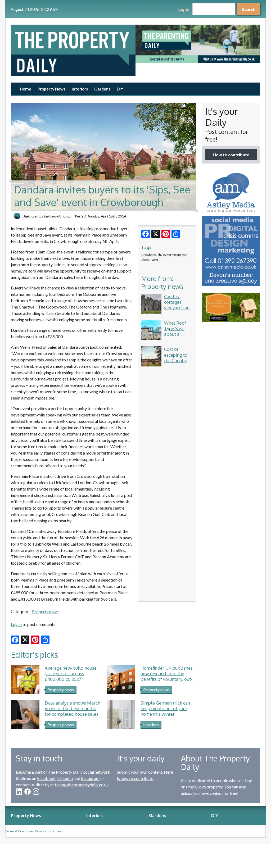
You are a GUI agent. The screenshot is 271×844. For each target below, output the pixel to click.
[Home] (73, 50)
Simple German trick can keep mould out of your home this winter (165, 708)
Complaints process (49, 831)
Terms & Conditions (19, 831)
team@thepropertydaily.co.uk (82, 784)
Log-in (183, 9)
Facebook (46, 778)
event (167, 255)
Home (25, 89)
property (179, 255)
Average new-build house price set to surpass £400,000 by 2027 (71, 673)
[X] (155, 234)
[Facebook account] (27, 791)
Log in (16, 624)
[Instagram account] (36, 791)
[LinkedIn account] (19, 791)
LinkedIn (65, 778)
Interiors (80, 89)
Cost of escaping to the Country (175, 354)
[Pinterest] (165, 234)
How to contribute (231, 154)
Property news (45, 611)
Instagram (90, 778)
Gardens (102, 89)
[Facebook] (145, 234)
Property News (51, 89)
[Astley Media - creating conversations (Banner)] (231, 228)
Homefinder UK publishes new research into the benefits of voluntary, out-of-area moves (167, 676)
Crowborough (151, 255)
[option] (198, 44)
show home (149, 259)
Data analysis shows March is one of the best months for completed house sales (72, 708)
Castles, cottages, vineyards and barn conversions (178, 308)
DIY (120, 89)
